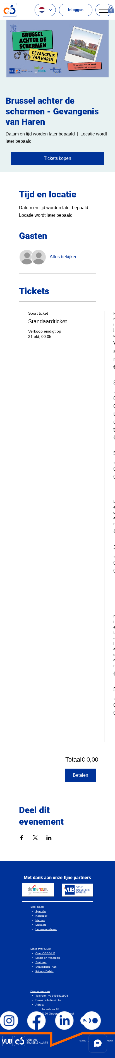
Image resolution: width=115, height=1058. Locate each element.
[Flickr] (92, 1020)
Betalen (80, 775)
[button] (111, 9)
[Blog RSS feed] (85, 1021)
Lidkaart (40, 924)
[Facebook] (37, 1020)
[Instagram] (9, 1020)
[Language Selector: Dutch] (45, 10)
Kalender (41, 915)
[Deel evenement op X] (35, 837)
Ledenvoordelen (46, 929)
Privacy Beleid (44, 971)
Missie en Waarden (47, 957)
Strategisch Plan (46, 966)
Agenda (40, 911)
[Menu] (103, 10)
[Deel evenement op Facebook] (21, 837)
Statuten (41, 962)
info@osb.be (53, 1000)
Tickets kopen (57, 158)
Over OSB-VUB (45, 953)
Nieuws (40, 920)
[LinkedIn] (64, 1020)
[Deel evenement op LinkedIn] (49, 837)
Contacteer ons (40, 991)
